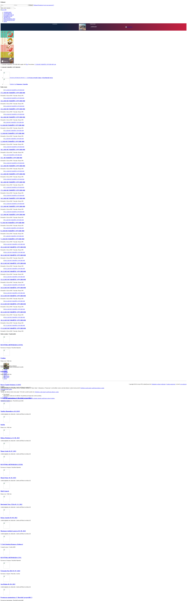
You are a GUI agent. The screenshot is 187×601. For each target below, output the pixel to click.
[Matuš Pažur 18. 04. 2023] (93, 472)
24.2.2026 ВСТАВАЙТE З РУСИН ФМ (13, 101)
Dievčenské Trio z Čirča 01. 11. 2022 (11, 504)
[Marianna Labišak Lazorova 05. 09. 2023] (93, 525)
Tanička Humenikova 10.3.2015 (10, 411)
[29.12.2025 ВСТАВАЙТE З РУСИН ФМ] (93, 244)
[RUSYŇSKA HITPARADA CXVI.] (93, 552)
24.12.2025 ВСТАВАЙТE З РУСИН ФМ (13, 287)
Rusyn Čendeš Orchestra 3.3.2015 (11, 384)
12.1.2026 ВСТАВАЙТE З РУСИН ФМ (13, 214)
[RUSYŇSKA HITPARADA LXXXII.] (93, 459)
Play (27, 64)
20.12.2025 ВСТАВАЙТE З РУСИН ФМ (13, 312)
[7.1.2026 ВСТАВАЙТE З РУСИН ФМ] (93, 236)
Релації (8, 16)
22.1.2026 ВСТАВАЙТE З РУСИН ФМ (13, 166)
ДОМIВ (7, 12)
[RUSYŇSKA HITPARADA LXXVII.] (93, 339)
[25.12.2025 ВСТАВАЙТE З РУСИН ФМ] (93, 276)
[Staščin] (93, 419)
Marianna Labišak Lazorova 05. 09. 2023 (13, 531)
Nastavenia (3, 389)
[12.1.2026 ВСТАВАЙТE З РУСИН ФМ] (93, 211)
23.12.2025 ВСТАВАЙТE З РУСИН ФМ (13, 304)
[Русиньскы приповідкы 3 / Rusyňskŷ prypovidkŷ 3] (93, 592)
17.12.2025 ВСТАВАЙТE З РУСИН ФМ (13, 328)
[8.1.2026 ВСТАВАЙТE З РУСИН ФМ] (93, 228)
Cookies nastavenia (170, 384)
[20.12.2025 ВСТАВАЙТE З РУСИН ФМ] (93, 309)
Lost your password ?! (49, 5)
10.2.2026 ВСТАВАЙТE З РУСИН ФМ (13, 117)
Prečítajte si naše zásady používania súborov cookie (92, 388)
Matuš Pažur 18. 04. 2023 (8, 478)
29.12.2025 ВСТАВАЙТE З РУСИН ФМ (13, 247)
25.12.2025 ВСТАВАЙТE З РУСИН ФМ (13, 279)
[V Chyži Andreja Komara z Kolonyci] (93, 539)
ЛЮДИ (7, 17)
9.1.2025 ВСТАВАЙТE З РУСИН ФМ (12, 222)
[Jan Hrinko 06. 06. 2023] (93, 579)
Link (55, 64)
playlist (5, 21)
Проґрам (9, 15)
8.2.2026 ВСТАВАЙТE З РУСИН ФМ (12, 125)
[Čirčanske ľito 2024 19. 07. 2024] (93, 565)
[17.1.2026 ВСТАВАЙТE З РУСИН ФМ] (93, 187)
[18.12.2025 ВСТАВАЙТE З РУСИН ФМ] (93, 317)
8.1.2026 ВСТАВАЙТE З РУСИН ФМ (12, 231)
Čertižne (3, 358)
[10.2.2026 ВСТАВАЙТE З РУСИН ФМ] (93, 114)
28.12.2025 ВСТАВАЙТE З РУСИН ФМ (13, 255)
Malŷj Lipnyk (5, 491)
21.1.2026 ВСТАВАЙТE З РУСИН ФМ (13, 174)
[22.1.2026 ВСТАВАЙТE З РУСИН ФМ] (93, 163)
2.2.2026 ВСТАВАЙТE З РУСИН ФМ (12, 141)
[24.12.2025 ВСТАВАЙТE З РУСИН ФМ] (93, 285)
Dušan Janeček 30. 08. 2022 (9, 517)
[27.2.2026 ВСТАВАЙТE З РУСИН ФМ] (93, 90)
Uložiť (2, 400)
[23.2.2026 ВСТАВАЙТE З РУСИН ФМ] (93, 106)
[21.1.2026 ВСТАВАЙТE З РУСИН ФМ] (93, 171)
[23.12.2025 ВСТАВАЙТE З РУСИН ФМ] (93, 301)
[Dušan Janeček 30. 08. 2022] (93, 512)
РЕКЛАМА (9, 18)
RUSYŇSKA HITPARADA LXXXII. (12, 464)
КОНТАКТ (9, 20)
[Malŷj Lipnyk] (93, 485)
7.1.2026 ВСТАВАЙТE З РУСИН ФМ (12, 239)
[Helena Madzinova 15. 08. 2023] (93, 432)
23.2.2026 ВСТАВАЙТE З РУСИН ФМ (13, 109)
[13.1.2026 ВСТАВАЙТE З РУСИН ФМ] (93, 203)
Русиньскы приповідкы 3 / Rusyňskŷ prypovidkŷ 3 (16, 597)
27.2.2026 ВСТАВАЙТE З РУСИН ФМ (13, 93)
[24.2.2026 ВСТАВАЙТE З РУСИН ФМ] (93, 98)
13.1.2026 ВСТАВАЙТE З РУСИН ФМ (13, 206)
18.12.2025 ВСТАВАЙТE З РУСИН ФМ (13, 320)
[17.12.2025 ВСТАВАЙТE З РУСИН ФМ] (93, 325)
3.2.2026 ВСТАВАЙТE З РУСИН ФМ (12, 133)
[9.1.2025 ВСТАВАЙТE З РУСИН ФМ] (93, 220)
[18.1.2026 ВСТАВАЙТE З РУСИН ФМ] (93, 179)
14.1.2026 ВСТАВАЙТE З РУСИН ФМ (13, 198)
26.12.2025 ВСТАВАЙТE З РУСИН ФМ (13, 271)
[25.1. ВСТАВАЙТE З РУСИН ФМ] (93, 155)
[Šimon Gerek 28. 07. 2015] (93, 446)
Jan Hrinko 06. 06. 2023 (8, 584)
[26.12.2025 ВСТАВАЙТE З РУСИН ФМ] (93, 268)
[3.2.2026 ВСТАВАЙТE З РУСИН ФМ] (93, 130)
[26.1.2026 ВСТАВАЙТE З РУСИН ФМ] (93, 147)
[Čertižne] (93, 353)
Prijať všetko (9, 389)
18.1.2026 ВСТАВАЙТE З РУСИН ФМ (13, 182)
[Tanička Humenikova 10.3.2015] (93, 406)
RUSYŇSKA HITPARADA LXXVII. (12, 345)
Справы (8, 13)
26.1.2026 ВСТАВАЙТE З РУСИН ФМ (13, 149)
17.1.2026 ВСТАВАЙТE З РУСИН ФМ (13, 190)
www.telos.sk (183, 384)
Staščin (3, 424)
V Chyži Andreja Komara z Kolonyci (12, 544)
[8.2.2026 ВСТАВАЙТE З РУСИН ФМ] (93, 122)
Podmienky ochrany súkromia (158, 384)
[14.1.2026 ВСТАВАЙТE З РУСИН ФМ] (93, 195)
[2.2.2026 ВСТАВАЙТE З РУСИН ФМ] (93, 138)
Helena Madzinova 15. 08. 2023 (10, 438)
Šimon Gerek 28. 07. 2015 (8, 451)
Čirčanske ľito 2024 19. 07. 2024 (10, 571)
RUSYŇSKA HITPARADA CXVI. (11, 557)
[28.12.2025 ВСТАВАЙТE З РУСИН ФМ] (93, 252)
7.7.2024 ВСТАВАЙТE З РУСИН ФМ (44, 64)
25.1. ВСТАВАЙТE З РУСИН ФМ (11, 158)
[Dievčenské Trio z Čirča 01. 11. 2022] (93, 499)
